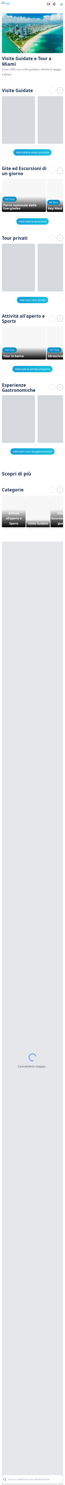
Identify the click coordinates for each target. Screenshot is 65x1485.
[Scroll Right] (60, 90)
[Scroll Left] (52, 90)
